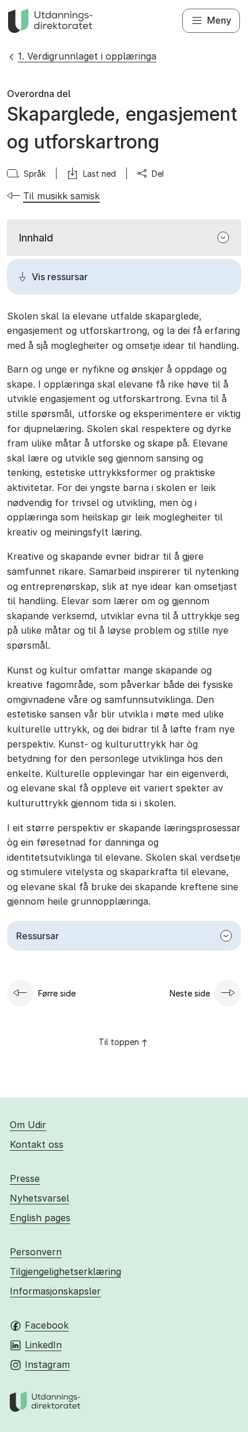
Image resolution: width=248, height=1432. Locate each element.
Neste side (190, 993)
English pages (40, 1217)
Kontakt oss (36, 1144)
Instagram (47, 1364)
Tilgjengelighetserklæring (65, 1271)
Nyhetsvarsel (39, 1198)
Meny (219, 20)
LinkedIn (43, 1345)
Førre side (57, 993)
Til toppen (119, 1042)
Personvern (36, 1252)
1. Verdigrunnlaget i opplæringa (87, 56)
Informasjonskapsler (55, 1291)
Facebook (47, 1325)
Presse (25, 1178)
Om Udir (28, 1124)
